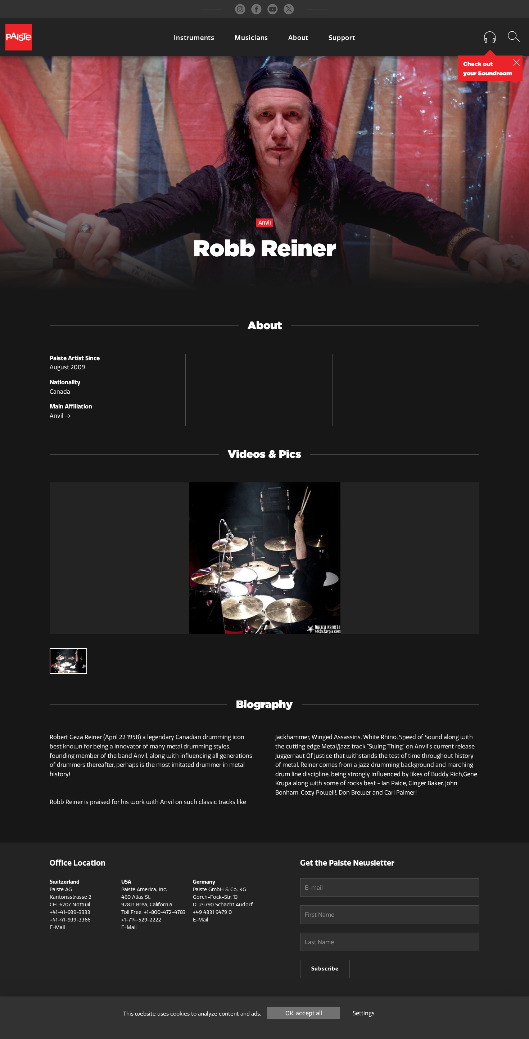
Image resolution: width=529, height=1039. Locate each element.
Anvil (57, 415)
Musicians (251, 38)
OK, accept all (303, 1013)
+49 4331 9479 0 (212, 912)
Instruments (194, 38)
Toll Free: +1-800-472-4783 (153, 912)
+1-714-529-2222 (141, 920)
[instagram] (240, 9)
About (298, 38)
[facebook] (256, 9)
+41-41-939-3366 (70, 920)
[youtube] (272, 9)
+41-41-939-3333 (70, 912)
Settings (364, 1013)
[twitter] (289, 9)
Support (342, 38)
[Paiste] (18, 37)
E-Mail (57, 927)
